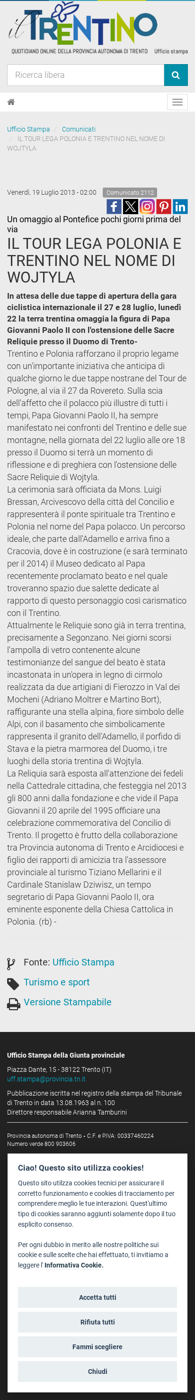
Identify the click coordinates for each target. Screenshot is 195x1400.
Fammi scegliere (97, 1347)
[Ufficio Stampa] (97, 27)
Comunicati (79, 129)
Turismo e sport (57, 982)
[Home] (11, 102)
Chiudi (97, 1371)
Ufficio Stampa (28, 129)
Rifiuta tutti (97, 1322)
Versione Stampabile (68, 1002)
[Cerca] (176, 75)
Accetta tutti (97, 1297)
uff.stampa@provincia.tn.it (46, 1079)
